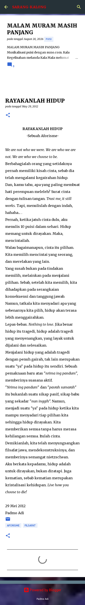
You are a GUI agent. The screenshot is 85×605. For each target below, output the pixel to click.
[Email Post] (7, 520)
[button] (7, 115)
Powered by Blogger (45, 590)
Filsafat (30, 525)
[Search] (79, 7)
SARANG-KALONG (29, 7)
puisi (49, 39)
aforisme (13, 525)
